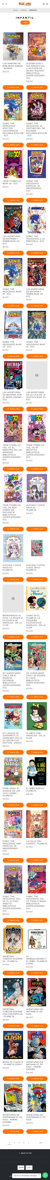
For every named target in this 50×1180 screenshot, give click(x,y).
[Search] (6, 4)
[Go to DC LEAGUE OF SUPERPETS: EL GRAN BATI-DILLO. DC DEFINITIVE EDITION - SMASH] (13, 716)
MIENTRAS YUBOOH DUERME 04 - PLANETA (13, 958)
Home (15, 10)
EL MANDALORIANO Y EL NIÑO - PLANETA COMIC (36, 960)
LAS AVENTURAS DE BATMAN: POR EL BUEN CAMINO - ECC (13, 396)
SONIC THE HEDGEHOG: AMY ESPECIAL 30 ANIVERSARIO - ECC (12, 846)
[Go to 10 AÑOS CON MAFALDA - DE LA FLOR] (36, 716)
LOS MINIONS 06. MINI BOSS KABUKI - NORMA (13, 65)
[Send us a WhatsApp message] (45, 1175)
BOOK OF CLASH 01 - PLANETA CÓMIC (13, 1063)
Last (40, 1143)
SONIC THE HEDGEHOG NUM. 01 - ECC (12, 291)
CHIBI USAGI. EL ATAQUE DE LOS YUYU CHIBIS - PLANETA (11, 792)
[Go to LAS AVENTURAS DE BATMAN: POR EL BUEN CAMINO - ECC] (13, 375)
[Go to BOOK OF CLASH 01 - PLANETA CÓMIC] (13, 1045)
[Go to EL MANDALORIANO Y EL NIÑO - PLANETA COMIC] (36, 939)
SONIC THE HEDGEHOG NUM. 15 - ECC (35, 344)
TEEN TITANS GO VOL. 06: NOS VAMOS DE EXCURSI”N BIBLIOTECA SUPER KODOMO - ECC (12, 512)
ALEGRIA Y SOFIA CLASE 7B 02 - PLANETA (35, 567)
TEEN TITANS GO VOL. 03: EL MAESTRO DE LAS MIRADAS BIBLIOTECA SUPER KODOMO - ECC (12, 452)
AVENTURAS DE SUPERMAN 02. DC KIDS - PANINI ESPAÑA (13, 1118)
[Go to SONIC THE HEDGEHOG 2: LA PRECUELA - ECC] (36, 219)
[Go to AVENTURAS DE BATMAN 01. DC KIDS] (36, 992)
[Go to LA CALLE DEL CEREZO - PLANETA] (36, 824)
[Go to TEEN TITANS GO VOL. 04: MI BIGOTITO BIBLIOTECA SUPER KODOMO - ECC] (36, 428)
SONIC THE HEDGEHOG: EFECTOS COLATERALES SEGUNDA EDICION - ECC (13, 129)
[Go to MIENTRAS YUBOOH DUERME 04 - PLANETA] (13, 939)
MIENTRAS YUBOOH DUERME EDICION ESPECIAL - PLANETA (13, 1013)
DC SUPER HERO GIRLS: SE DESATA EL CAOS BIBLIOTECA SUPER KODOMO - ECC (36, 679)
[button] (25, 22)
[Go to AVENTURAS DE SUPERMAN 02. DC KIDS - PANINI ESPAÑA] (13, 1098)
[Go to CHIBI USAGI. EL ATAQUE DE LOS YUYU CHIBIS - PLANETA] (13, 771)
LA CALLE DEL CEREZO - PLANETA (36, 842)
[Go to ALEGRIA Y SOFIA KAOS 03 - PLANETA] (13, 548)
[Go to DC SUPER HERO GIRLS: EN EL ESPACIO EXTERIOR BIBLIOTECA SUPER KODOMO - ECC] (13, 656)
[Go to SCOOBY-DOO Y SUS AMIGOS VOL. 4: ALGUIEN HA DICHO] (36, 46)
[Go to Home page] (25, 4)
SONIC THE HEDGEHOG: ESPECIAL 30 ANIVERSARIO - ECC (34, 186)
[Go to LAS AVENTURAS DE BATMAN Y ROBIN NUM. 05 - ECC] (36, 272)
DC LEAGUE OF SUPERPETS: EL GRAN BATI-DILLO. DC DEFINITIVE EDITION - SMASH (13, 738)
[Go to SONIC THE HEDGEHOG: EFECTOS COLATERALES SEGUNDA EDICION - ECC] (13, 106)
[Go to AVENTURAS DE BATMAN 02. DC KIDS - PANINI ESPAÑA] (36, 1045)
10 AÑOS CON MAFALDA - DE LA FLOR (35, 735)
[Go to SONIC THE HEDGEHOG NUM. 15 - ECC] (36, 325)
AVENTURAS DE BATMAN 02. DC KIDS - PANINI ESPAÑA (34, 1065)
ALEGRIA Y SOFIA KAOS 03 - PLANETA (12, 567)
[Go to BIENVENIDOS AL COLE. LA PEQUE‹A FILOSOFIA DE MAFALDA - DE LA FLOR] (13, 598)
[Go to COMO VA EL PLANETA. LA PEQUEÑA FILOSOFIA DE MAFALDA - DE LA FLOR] (36, 598)
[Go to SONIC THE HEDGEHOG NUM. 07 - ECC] (13, 325)
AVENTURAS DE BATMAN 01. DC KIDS (34, 1011)
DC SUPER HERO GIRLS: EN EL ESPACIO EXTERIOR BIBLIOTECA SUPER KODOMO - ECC (12, 680)
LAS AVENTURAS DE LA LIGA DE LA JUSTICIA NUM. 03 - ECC (36, 396)
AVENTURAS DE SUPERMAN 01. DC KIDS (36, 1117)
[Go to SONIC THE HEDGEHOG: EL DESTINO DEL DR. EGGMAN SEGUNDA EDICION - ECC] (36, 106)
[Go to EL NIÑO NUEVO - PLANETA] (36, 771)
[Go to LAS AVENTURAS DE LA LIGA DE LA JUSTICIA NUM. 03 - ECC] (36, 375)
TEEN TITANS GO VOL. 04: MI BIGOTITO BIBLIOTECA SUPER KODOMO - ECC (36, 451)
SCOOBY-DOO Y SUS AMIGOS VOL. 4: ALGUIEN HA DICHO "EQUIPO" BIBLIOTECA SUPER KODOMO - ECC (36, 70)
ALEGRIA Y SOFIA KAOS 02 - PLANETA (35, 507)
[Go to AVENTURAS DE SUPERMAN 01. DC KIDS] (36, 1098)
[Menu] (2, 4)
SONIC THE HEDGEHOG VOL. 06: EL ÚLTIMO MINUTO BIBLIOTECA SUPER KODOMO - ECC (12, 903)
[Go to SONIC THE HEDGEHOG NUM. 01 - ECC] (13, 272)
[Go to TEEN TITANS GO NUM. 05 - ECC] (13, 164)
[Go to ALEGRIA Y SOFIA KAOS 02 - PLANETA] (36, 488)
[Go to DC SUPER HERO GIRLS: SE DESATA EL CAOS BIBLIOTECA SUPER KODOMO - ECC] (36, 656)
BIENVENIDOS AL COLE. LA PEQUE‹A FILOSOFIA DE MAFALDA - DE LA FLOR (13, 620)
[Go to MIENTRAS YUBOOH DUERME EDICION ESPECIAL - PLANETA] (13, 992)
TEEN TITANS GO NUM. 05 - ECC (12, 182)
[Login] (43, 4)
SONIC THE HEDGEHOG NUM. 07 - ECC (12, 344)
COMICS (24, 10)
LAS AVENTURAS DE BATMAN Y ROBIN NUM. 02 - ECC (12, 240)
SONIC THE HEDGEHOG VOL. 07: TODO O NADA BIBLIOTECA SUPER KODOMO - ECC (36, 902)
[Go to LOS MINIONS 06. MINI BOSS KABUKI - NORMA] (13, 46)
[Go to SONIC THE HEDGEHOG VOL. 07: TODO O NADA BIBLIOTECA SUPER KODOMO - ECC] (36, 879)
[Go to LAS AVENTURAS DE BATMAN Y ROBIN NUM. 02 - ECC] (13, 219)
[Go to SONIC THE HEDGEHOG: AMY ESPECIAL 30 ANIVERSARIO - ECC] (13, 824)
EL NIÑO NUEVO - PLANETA (35, 789)
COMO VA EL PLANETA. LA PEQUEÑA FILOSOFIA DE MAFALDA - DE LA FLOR (35, 621)
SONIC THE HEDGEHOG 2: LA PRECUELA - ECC (35, 238)
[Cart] (47, 4)
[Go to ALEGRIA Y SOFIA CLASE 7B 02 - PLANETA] (36, 548)
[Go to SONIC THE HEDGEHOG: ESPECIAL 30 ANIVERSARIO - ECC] (36, 164)
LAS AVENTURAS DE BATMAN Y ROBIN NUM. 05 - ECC (35, 293)
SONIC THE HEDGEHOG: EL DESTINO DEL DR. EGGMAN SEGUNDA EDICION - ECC (36, 129)
